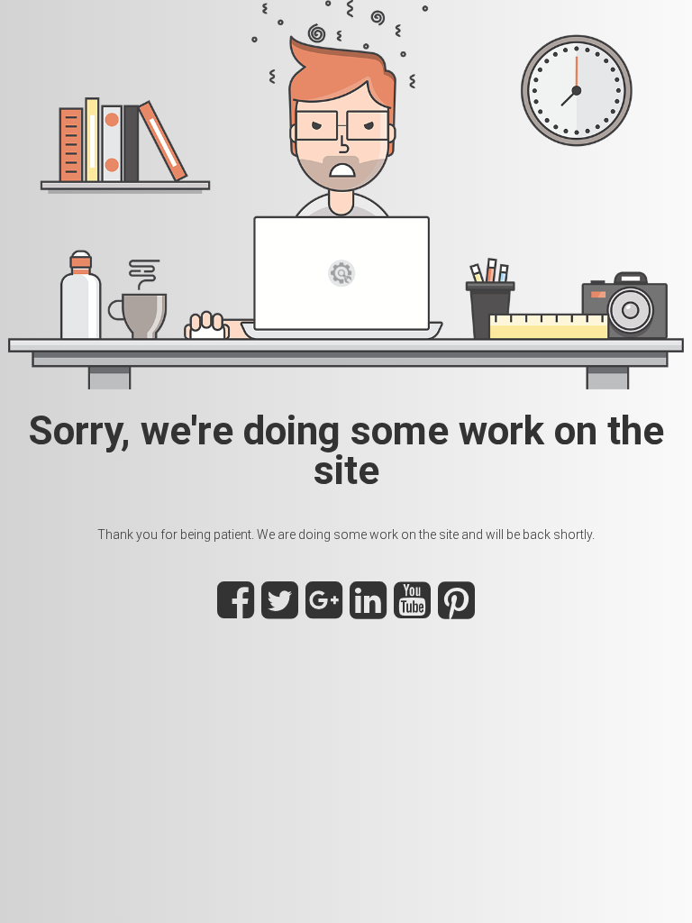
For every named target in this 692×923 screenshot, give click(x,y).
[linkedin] (368, 610)
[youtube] (412, 610)
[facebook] (235, 610)
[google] (323, 610)
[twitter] (279, 610)
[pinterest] (456, 610)
